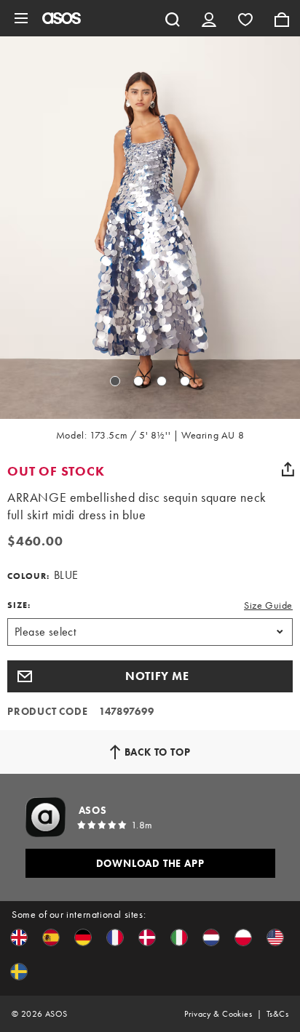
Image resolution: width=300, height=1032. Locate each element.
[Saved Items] (245, 18)
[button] (150, 676)
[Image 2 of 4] (138, 381)
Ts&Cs (277, 1013)
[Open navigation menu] (21, 18)
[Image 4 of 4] (185, 381)
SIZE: (19, 605)
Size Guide (268, 605)
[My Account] (209, 18)
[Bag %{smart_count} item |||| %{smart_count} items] (282, 18)
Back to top (158, 752)
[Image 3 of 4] (161, 381)
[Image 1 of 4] (115, 381)
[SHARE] (287, 469)
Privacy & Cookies (218, 1013)
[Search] (172, 18)
